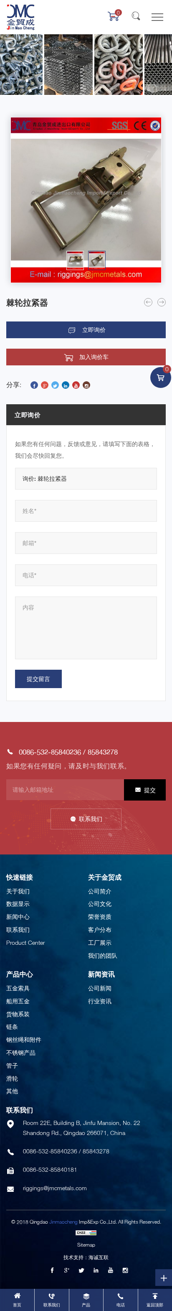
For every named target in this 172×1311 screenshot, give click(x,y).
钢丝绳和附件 (23, 1039)
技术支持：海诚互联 (86, 1257)
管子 (12, 1065)
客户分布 (99, 929)
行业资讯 (99, 1001)
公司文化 (99, 903)
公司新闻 (99, 988)
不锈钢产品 (20, 1052)
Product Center (25, 942)
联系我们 (90, 818)
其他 (12, 1090)
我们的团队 (102, 955)
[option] (86, 200)
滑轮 (12, 1078)
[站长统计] (86, 1232)
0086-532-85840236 (50, 751)
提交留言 (38, 678)
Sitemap (86, 1245)
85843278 (103, 751)
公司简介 (99, 891)
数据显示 (18, 903)
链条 (12, 1026)
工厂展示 (99, 942)
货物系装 (18, 1014)
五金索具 (18, 988)
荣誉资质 (99, 916)
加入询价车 (94, 357)
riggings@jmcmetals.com (55, 1187)
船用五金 (18, 1001)
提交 (150, 789)
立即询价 (94, 329)
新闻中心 (18, 916)
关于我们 (18, 891)
